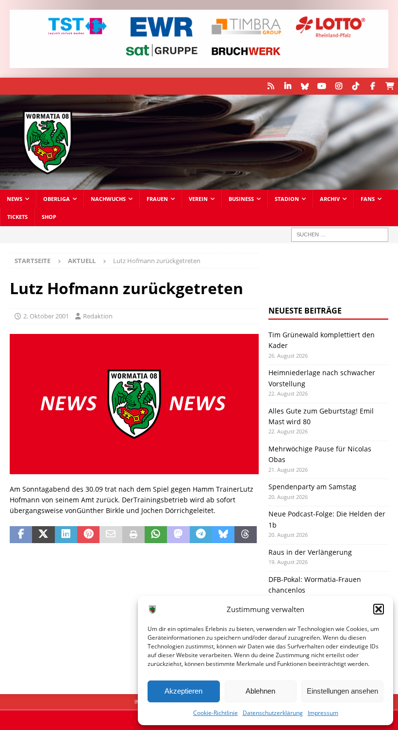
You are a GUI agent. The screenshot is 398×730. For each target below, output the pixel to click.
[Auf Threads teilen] (245, 535)
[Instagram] (338, 86)
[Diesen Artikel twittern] (43, 535)
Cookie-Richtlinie (215, 713)
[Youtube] (321, 86)
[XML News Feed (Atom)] (270, 86)
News (14, 198)
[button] (378, 609)
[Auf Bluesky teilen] (223, 535)
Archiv (330, 198)
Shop (49, 216)
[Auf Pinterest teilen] (88, 535)
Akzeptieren (183, 691)
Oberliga (56, 198)
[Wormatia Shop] (389, 86)
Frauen (157, 198)
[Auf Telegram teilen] (201, 535)
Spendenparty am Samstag (312, 486)
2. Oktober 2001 (46, 316)
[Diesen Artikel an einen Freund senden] (111, 535)
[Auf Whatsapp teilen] (156, 535)
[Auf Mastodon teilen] (178, 535)
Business (241, 198)
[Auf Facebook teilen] (21, 535)
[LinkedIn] (287, 86)
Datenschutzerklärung (273, 713)
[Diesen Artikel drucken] (133, 535)
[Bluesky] (304, 86)
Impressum (323, 713)
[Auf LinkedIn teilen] (66, 535)
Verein (198, 198)
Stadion (287, 198)
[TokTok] (355, 86)
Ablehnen (260, 691)
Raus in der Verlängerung (310, 552)
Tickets (17, 216)
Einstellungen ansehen (342, 691)
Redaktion (98, 316)
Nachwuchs (108, 198)
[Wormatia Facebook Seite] (372, 86)
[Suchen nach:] (339, 235)
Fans (368, 198)
